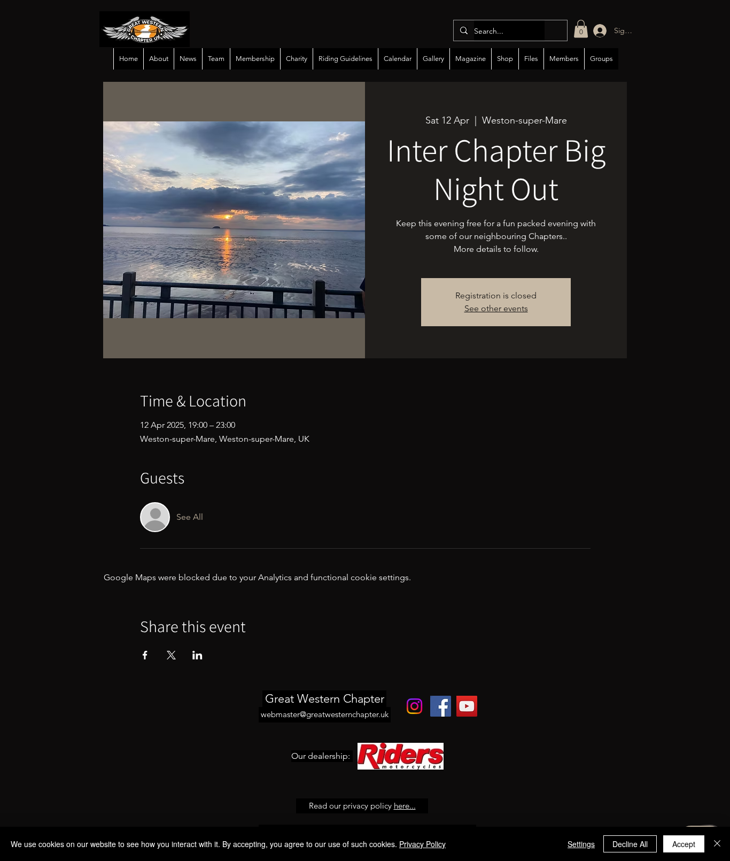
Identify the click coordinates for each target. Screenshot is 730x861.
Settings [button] (581, 844)
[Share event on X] (171, 655)
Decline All (630, 844)
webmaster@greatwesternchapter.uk (325, 714)
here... (405, 806)
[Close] (717, 843)
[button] (580, 28)
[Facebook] (440, 706)
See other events (496, 308)
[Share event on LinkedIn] (197, 655)
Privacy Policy (422, 844)
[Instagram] (414, 706)
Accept (683, 844)
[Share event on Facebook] (145, 655)
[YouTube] (466, 706)
